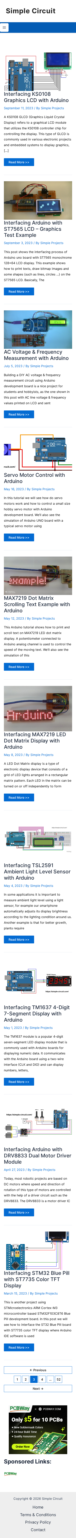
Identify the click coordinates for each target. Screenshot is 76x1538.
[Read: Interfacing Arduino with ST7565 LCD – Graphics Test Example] (38, 200)
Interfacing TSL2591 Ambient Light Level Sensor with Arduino (37, 871)
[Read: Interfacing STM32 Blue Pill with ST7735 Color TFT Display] (38, 1250)
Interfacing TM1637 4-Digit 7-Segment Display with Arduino (37, 1013)
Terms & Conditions (38, 1514)
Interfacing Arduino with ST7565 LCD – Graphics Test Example (33, 229)
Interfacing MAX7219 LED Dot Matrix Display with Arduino (35, 740)
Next (38, 1389)
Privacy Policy (38, 1522)
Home (38, 1507)
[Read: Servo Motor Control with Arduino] (38, 452)
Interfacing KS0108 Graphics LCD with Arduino (36, 97)
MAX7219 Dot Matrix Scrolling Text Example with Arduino (37, 604)
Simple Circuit (31, 11)
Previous (38, 1370)
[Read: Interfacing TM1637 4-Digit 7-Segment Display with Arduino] (38, 981)
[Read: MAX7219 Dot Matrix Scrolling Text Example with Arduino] (38, 575)
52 (59, 1379)
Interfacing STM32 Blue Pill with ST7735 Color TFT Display (36, 1279)
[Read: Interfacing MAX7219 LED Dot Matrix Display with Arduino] (38, 708)
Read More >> (18, 163)
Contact (38, 1529)
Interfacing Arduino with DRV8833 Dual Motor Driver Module (37, 1155)
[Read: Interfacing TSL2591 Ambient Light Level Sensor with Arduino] (38, 839)
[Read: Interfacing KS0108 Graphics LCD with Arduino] (38, 71)
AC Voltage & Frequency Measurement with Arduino (36, 355)
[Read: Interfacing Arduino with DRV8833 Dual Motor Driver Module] (38, 1123)
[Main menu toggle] (4, 27)
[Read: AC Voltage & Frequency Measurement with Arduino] (38, 329)
